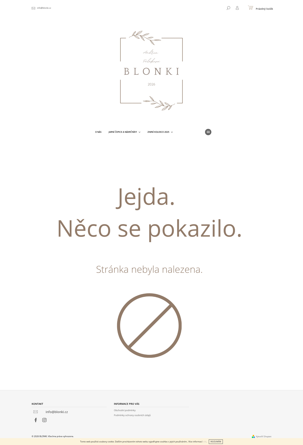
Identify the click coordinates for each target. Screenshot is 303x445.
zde (204, 441)
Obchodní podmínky (125, 410)
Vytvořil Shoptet (263, 436)
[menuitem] (98, 132)
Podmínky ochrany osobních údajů (132, 415)
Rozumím (215, 441)
